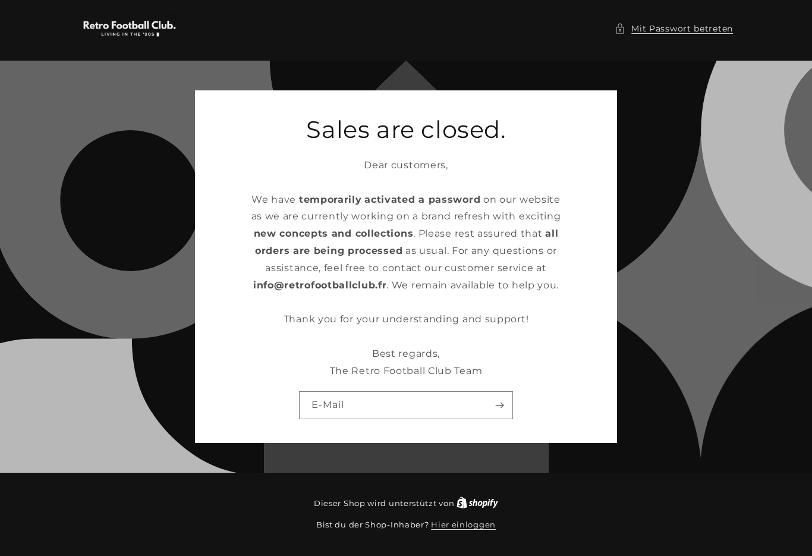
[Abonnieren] (499, 405)
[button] (674, 28)
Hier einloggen (463, 524)
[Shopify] (477, 503)
